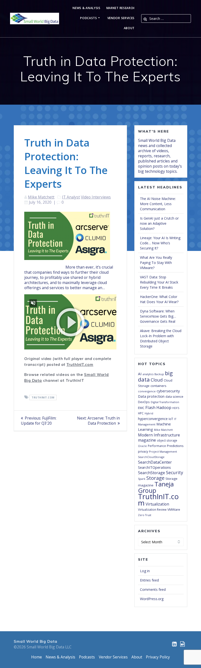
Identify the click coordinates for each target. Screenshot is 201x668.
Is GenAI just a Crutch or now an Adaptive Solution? (159, 223)
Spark (141, 479)
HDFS (175, 408)
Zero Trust (144, 515)
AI (140, 373)
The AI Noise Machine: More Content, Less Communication (158, 203)
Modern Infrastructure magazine (159, 437)
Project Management (163, 451)
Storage (155, 477)
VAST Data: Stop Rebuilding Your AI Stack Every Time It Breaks (159, 282)
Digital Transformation (165, 402)
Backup (159, 374)
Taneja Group (156, 487)
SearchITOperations (154, 467)
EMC (141, 408)
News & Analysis (86, 8)
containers (158, 385)
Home (36, 657)
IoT (171, 419)
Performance (157, 446)
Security (174, 472)
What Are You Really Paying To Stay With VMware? (156, 262)
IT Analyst (71, 197)
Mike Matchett (41, 197)
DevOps (144, 402)
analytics (148, 374)
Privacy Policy (158, 657)
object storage (167, 440)
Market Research (120, 8)
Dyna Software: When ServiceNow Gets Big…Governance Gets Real (158, 316)
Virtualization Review (152, 509)
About (129, 28)
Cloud (157, 380)
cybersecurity (168, 390)
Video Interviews (96, 197)
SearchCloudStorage (151, 457)
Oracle (142, 446)
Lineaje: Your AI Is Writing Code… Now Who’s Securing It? (160, 242)
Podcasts (88, 18)
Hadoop (163, 407)
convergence (147, 391)
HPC (141, 413)
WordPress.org (151, 598)
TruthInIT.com (79, 364)
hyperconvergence (153, 418)
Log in (145, 571)
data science (174, 397)
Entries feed (149, 580)
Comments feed (153, 589)
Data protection (151, 396)
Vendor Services (121, 18)
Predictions (175, 446)
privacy (143, 451)
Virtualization (157, 504)
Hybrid (149, 413)
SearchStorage (151, 472)
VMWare (173, 509)
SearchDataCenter (155, 462)
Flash (150, 407)
